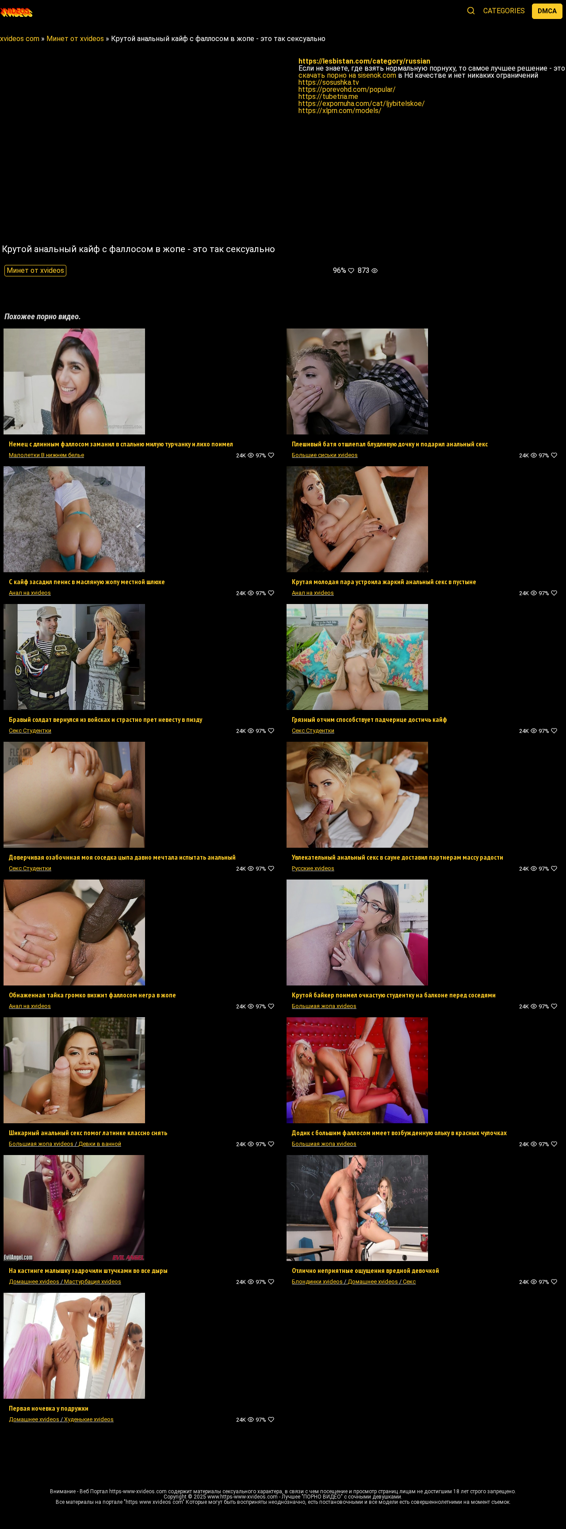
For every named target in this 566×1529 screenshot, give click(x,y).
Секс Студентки (30, 730)
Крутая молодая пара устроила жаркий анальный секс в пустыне (384, 581)
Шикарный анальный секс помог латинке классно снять (88, 1132)
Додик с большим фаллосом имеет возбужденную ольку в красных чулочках (399, 1132)
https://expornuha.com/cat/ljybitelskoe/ (361, 103)
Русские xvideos (313, 868)
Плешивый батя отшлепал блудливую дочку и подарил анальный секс (390, 443)
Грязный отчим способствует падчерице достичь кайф (369, 719)
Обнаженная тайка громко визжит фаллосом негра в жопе (92, 994)
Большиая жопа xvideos (324, 1006)
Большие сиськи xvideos (325, 455)
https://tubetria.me (328, 96)
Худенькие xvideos (89, 1419)
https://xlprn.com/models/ (340, 110)
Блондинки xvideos (317, 1281)
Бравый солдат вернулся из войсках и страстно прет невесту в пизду (105, 719)
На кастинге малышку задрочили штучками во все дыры (88, 1270)
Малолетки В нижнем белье (46, 455)
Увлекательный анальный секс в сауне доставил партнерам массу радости (397, 857)
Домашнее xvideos (34, 1281)
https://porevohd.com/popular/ (347, 89)
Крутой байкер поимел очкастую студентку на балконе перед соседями (394, 994)
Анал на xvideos (30, 592)
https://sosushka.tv (328, 82)
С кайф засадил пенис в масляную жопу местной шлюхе (87, 581)
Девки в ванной (99, 1143)
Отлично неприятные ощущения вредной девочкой (365, 1270)
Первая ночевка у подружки (48, 1408)
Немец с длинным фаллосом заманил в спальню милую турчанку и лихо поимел (121, 443)
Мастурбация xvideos (92, 1281)
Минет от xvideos (35, 270)
